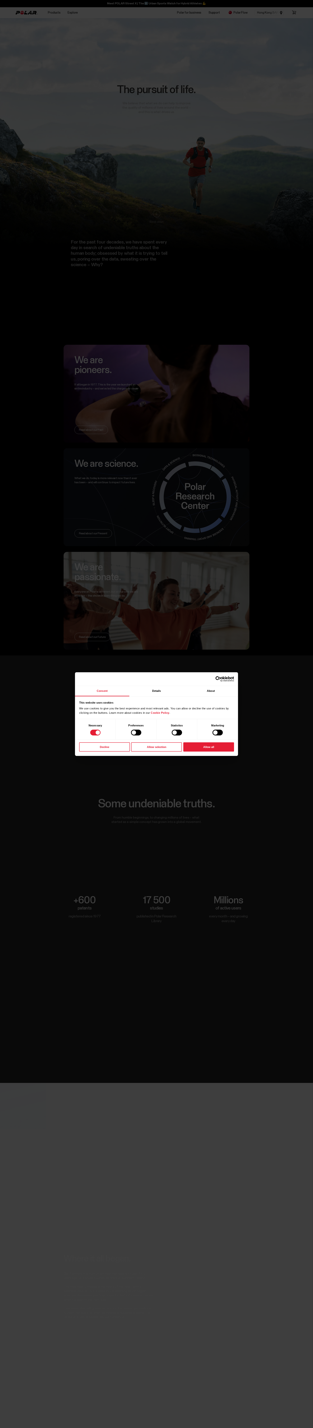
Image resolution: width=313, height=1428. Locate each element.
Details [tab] (156, 690)
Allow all (208, 746)
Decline (104, 746)
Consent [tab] (102, 690)
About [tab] (211, 690)
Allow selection (156, 746)
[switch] (136, 732)
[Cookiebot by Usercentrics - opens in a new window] (218, 679)
